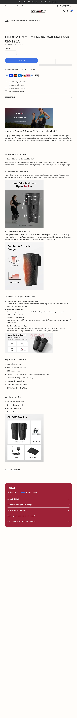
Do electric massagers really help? (20, 505)
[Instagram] (63, 6)
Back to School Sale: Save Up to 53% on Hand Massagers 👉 (38, 2)
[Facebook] (57, 6)
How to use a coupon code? (17, 510)
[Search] (64, 11)
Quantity (7, 48)
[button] (55, 61)
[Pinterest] (68, 6)
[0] (70, 11)
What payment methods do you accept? (21, 516)
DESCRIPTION (10, 97)
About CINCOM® (13, 499)
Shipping (7, 44)
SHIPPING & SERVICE (12, 470)
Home (6, 20)
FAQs (23, 6)
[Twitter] (60, 6)
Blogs (18, 6)
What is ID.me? (30, 69)
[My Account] (67, 11)
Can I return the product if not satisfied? (21, 521)
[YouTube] (65, 6)
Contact (13, 6)
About (7, 6)
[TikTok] (70, 6)
